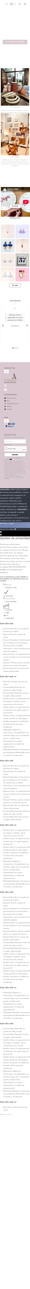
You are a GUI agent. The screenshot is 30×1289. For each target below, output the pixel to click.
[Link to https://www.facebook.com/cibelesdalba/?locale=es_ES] (5, 389)
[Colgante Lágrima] (22, 246)
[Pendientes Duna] (8, 260)
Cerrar (3, 526)
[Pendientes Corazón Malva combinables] (22, 231)
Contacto (9, 409)
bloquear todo (11, 587)
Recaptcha (8, 444)
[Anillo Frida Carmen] (22, 274)
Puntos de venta (11, 398)
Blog (8, 401)
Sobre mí (9, 406)
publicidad (10, 618)
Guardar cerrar (6, 1114)
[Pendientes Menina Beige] (8, 274)
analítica (9, 610)
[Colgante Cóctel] (8, 231)
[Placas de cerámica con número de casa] (22, 260)
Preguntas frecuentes (12, 403)
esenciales (9, 596)
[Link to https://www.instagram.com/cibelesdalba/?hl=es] (5, 385)
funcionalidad (11, 601)
